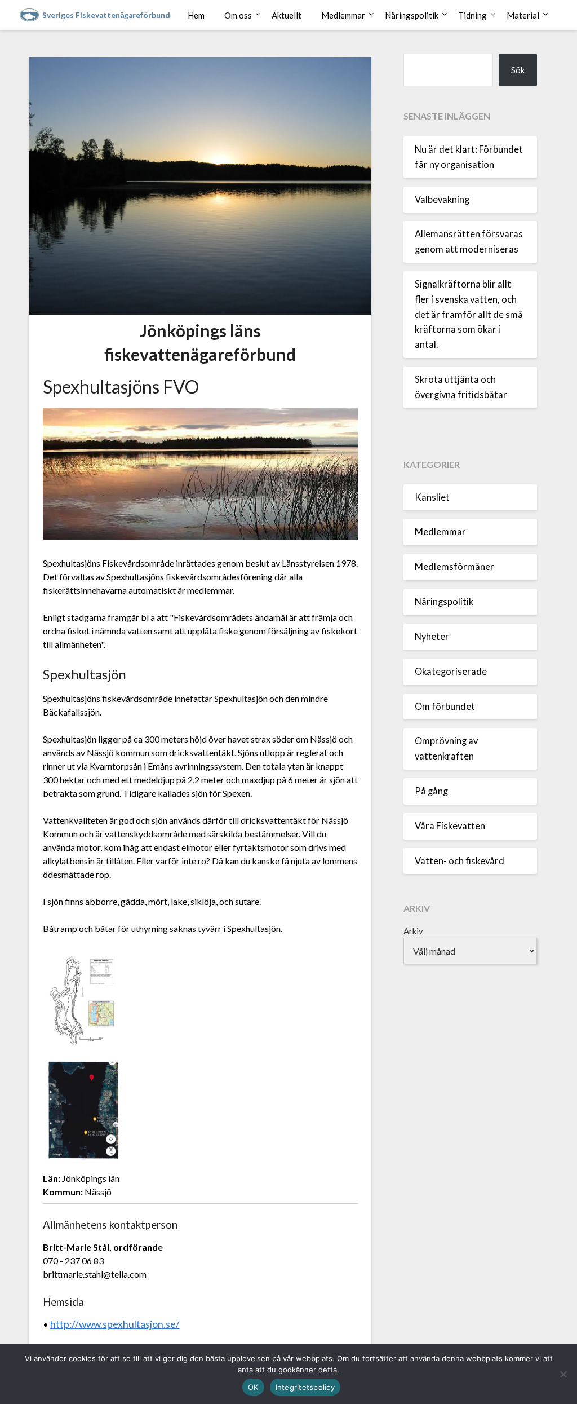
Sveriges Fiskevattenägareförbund (106, 15)
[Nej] (563, 1374)
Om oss (238, 15)
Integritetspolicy (305, 1387)
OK (253, 1387)
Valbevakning (442, 199)
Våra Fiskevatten (450, 826)
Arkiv (413, 931)
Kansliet (432, 497)
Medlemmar (343, 15)
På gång (431, 791)
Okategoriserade (451, 671)
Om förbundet (445, 706)
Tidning (472, 15)
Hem (196, 15)
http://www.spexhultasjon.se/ (115, 1324)
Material (523, 15)
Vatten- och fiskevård (459, 861)
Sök (518, 70)
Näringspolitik (411, 15)
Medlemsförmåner (454, 566)
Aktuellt (286, 15)
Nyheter (432, 636)
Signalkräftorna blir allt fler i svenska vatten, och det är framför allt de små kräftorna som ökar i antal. (469, 314)
